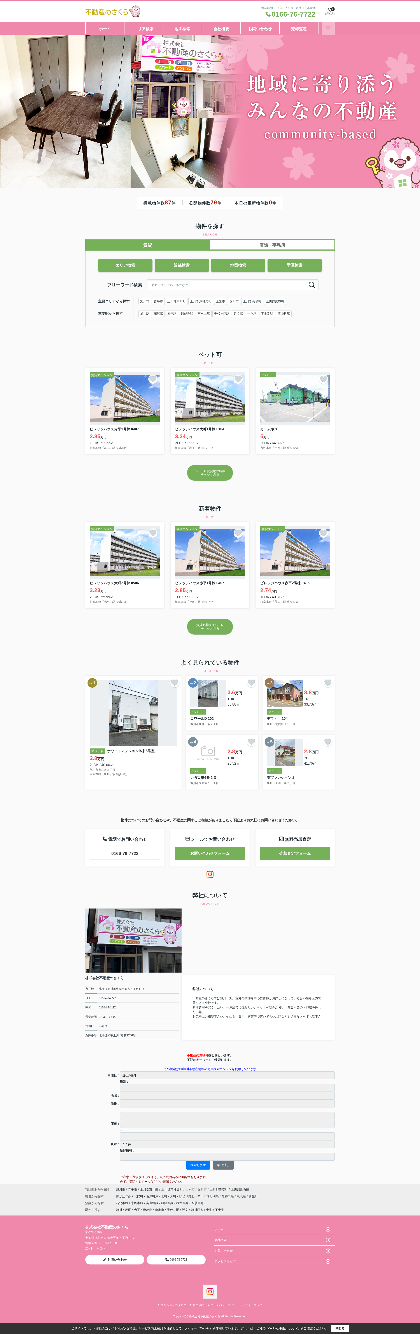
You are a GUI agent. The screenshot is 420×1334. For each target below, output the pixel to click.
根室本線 (182, 1203)
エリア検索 (144, 29)
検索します (198, 1165)
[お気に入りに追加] (153, 379)
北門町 (139, 1196)
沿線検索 (182, 265)
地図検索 (182, 29)
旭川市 (144, 301)
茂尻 (128, 1210)
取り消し (223, 1165)
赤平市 (158, 301)
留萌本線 (197, 1203)
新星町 (253, 1196)
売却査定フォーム (295, 853)
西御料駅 (284, 313)
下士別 (219, 1210)
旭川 (119, 1210)
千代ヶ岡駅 (221, 313)
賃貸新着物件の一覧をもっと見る (210, 626)
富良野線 (152, 1203)
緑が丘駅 (187, 313)
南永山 (159, 1210)
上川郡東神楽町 (201, 301)
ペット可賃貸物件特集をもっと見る (210, 472)
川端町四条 (211, 1196)
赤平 (137, 1210)
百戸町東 (152, 1196)
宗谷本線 (137, 1203)
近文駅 (238, 313)
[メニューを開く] (328, 28)
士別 (209, 1210)
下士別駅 (267, 313)
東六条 (242, 1196)
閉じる (340, 1328)
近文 (185, 1210)
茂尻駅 (158, 313)
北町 (164, 1196)
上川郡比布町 (275, 301)
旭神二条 (228, 1196)
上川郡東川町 (176, 301)
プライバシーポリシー (224, 1305)
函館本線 (167, 1203)
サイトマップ (253, 1305)
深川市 (234, 301)
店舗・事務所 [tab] (272, 245)
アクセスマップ (225, 1261)
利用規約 (198, 1305)
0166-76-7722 (124, 853)
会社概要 (221, 29)
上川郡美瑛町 (252, 301)
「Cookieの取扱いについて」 (283, 1328)
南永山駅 (204, 313)
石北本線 (122, 1203)
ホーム (105, 29)
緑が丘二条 (124, 1196)
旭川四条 (197, 1210)
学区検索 (295, 265)
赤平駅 (172, 313)
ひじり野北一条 (190, 1196)
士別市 (220, 301)
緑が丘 (147, 1210)
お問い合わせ (260, 29)
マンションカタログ (173, 1305)
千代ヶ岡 (173, 1210)
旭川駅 (144, 313)
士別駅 (252, 313)
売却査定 (299, 29)
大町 (173, 1196)
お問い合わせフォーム (210, 853)
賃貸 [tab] (147, 245)
